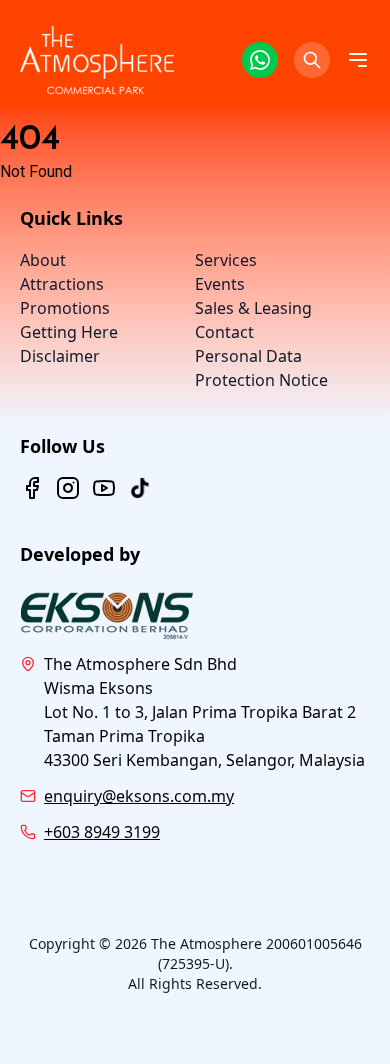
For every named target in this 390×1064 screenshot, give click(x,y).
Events (220, 284)
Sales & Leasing (253, 308)
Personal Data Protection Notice (261, 368)
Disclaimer (60, 356)
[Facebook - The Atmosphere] (32, 488)
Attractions (62, 284)
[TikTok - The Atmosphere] (140, 488)
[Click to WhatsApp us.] (260, 60)
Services (226, 260)
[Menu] (358, 60)
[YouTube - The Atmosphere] (104, 488)
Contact (224, 332)
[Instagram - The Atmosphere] (68, 488)
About (43, 260)
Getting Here (69, 332)
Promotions (65, 308)
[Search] (312, 60)
